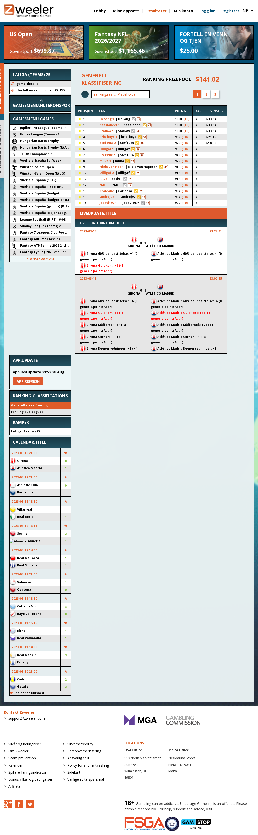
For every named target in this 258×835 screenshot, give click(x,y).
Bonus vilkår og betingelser (30, 779)
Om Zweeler (18, 751)
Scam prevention (22, 758)
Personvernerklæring (84, 751)
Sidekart (73, 772)
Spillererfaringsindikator (27, 772)
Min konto (183, 10)
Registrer (230, 10)
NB (248, 10)
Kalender (15, 765)
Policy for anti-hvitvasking (88, 765)
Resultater (156, 10)
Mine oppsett (126, 10)
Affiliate (14, 786)
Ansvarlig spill (78, 758)
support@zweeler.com (26, 718)
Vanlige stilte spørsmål (85, 779)
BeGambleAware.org (232, 809)
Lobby (100, 10)
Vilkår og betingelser (24, 744)
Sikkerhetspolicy (80, 744)
